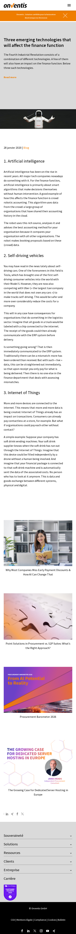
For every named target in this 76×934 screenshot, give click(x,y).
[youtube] (47, 930)
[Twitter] (22, 814)
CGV (13, 919)
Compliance (40, 919)
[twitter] (34, 930)
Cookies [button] (52, 919)
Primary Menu (69, 5)
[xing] (53, 930)
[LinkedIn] (7, 814)
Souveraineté (13, 835)
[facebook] (22, 930)
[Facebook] (17, 814)
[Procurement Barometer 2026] (38, 690)
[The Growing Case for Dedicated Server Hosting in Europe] (38, 763)
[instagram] (41, 930)
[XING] (12, 814)
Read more (10, 77)
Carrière (9, 878)
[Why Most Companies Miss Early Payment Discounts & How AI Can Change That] (38, 543)
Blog (26, 147)
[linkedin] (28, 930)
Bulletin (61, 919)
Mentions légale (25, 919)
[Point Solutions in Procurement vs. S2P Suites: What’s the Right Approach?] (38, 616)
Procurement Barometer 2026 (38, 716)
